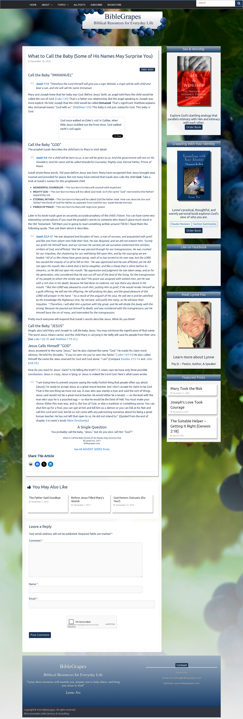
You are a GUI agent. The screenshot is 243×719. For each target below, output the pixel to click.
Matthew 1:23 (82, 107)
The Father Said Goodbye (45, 497)
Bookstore (114, 4)
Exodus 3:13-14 (130, 359)
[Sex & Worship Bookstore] (194, 81)
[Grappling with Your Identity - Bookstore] (194, 175)
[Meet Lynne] (194, 324)
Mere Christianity (77, 420)
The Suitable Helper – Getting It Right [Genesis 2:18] (190, 426)
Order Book (193, 127)
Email (33, 598)
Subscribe (96, 4)
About (46, 4)
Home (33, 4)
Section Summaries (204, 223)
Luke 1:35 (61, 98)
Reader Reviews (180, 223)
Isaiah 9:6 (41, 157)
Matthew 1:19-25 (66, 339)
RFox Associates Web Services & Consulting (46, 713)
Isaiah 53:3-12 (44, 236)
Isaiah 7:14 (42, 83)
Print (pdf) (147, 69)
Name (33, 584)
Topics (62, 4)
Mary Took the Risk (186, 388)
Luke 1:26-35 (41, 339)
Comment (36, 540)
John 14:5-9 (125, 354)
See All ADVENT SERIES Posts (92, 449)
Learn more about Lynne (193, 357)
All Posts (79, 4)
